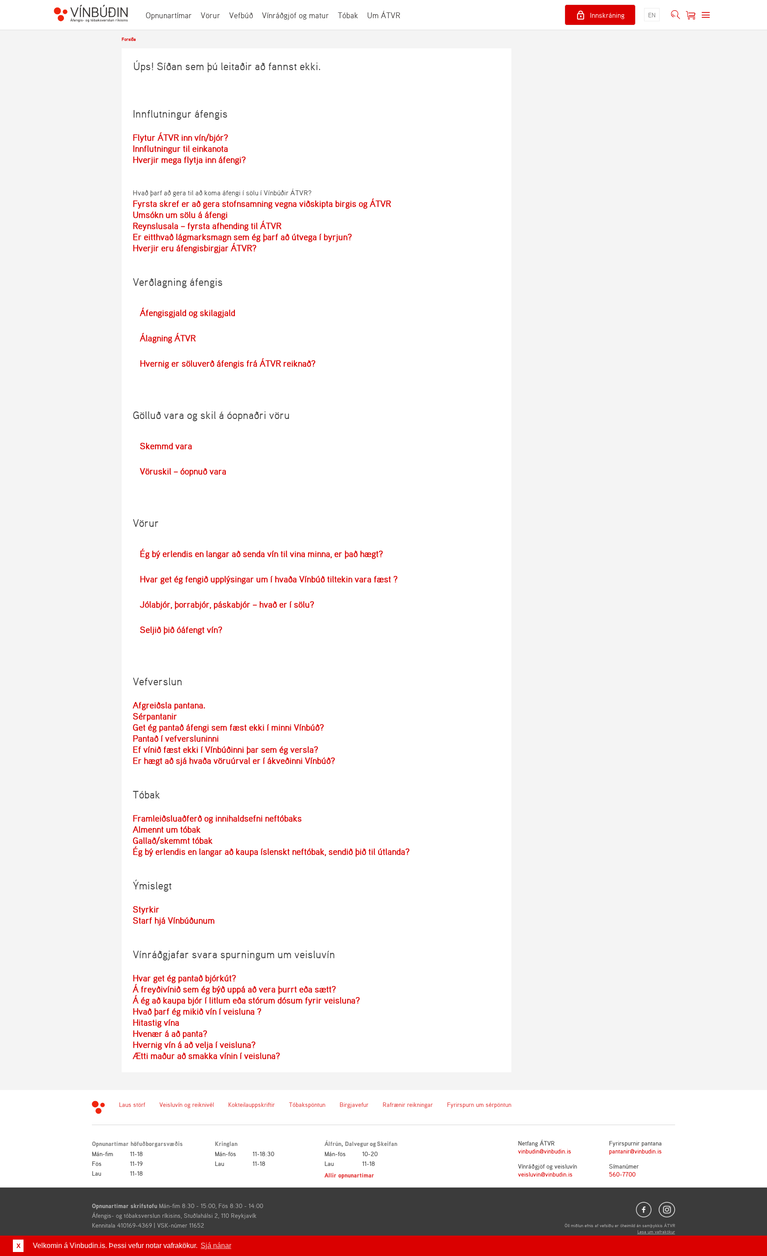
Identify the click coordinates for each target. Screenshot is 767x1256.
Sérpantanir (155, 716)
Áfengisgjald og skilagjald (187, 312)
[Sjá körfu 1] (690, 15)
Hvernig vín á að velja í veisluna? (194, 1044)
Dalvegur (357, 1143)
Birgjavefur (354, 1104)
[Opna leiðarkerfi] (705, 15)
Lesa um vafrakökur (656, 1231)
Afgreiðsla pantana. (169, 705)
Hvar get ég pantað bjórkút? (184, 977)
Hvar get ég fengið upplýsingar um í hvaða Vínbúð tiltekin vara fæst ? (269, 579)
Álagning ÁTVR (168, 338)
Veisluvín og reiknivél (186, 1104)
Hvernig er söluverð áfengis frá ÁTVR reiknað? (228, 363)
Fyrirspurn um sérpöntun (479, 1104)
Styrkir (146, 909)
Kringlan (226, 1143)
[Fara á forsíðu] (91, 14)
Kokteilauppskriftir (251, 1104)
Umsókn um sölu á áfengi (180, 214)
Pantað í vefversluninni (176, 738)
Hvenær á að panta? (170, 1033)
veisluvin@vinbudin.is (545, 1174)
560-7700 (622, 1174)
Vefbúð (241, 15)
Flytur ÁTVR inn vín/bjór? (180, 137)
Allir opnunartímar (349, 1175)
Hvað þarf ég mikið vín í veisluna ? (197, 1011)
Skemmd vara (166, 445)
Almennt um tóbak (167, 829)
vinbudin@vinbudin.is (544, 1151)
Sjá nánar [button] (216, 1245)
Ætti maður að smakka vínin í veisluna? (206, 1055)
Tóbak (348, 15)
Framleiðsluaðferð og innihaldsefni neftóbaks (217, 818)
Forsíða (129, 39)
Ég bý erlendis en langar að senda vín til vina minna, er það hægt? (261, 553)
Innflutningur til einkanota (180, 148)
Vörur (210, 15)
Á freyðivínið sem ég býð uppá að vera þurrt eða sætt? (234, 989)
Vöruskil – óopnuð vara (183, 471)
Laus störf (132, 1104)
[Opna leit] (675, 15)
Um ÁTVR (383, 15)
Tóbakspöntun (307, 1104)
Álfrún (332, 1143)
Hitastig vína (156, 1022)
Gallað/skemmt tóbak (173, 840)
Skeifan (387, 1143)
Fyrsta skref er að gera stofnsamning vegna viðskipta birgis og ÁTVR (262, 203)
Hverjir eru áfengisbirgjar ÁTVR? (195, 247)
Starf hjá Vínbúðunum (174, 920)
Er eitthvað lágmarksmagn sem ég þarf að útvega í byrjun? (242, 236)
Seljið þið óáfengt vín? (181, 629)
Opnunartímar (169, 15)
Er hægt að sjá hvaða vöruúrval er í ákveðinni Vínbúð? (234, 760)
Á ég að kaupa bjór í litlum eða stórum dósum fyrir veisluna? (246, 1000)
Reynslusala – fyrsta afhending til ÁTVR (207, 225)
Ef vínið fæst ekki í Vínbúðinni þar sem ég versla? (225, 749)
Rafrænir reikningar (408, 1104)
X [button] (18, 1245)
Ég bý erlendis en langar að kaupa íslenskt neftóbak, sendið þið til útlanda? (271, 851)
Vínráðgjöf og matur (295, 15)
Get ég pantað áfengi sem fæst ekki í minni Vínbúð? (228, 727)
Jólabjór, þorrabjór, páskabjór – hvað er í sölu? (227, 604)
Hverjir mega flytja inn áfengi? (189, 159)
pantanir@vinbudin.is (635, 1151)
